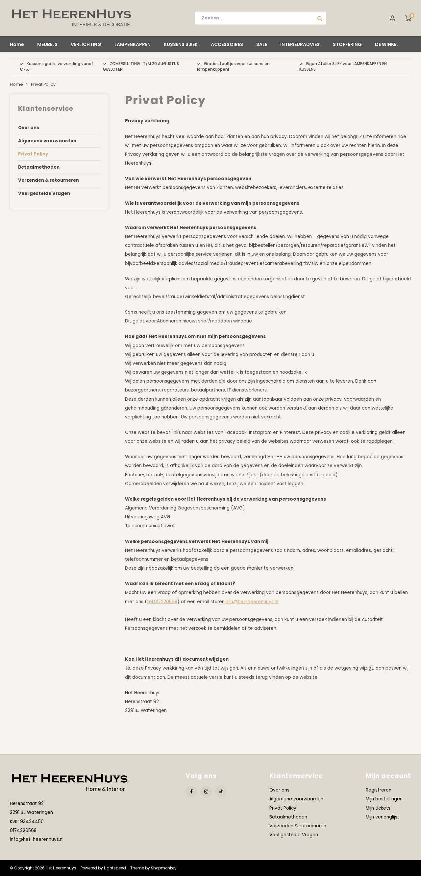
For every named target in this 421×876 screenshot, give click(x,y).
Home (17, 44)
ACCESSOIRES (227, 44)
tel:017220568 (162, 602)
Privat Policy (43, 84)
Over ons (28, 128)
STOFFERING (347, 44)
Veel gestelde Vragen (44, 193)
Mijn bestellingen (384, 799)
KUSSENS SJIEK (181, 44)
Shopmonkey (164, 868)
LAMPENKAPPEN (132, 44)
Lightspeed (115, 868)
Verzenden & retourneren (48, 180)
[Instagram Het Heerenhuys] (206, 791)
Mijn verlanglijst (382, 817)
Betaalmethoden (39, 167)
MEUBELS (47, 44)
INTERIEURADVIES (300, 44)
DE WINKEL (387, 44)
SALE (261, 44)
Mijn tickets (378, 808)
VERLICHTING (86, 44)
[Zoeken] (319, 18)
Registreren (378, 790)
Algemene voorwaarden (47, 141)
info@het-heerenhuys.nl (251, 602)
